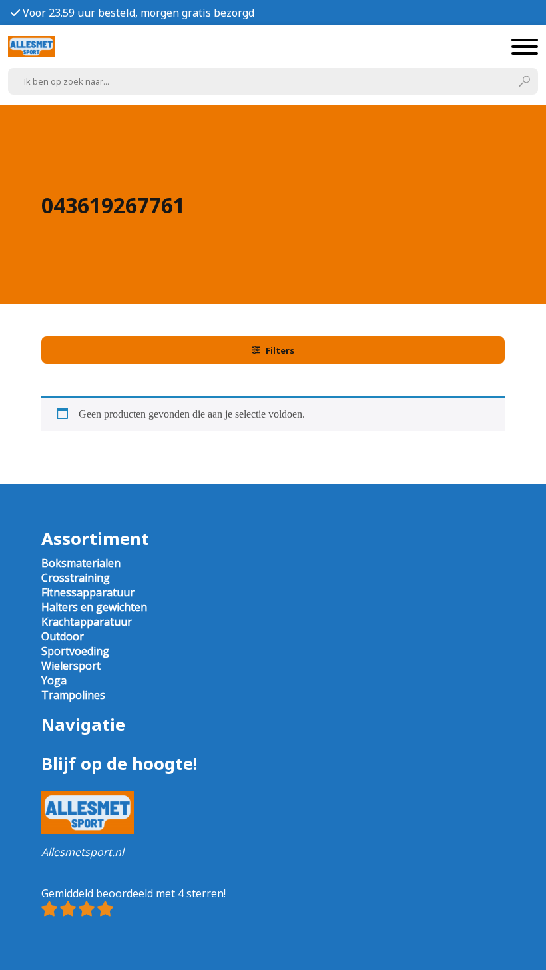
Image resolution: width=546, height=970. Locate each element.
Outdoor (62, 636)
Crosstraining (75, 577)
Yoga (54, 680)
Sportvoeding (75, 651)
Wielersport (71, 665)
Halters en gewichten (94, 607)
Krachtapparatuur (86, 621)
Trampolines (73, 695)
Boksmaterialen (81, 563)
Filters (280, 350)
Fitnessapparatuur (88, 592)
